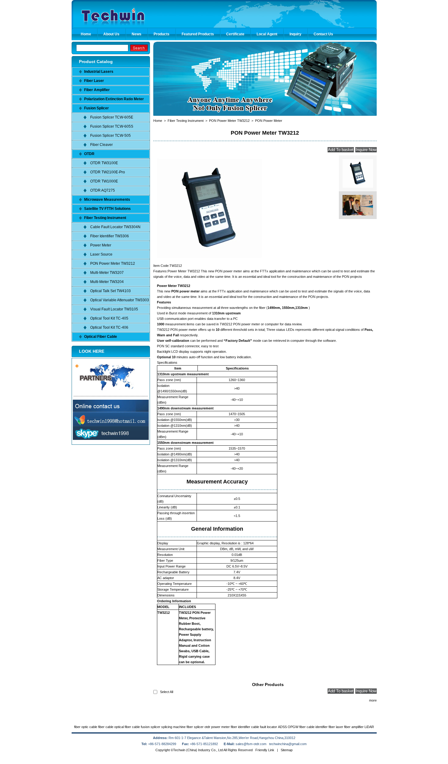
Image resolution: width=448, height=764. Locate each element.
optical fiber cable (127, 727)
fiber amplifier (354, 727)
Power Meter (100, 245)
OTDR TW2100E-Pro (107, 172)
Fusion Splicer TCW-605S (111, 126)
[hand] (139, 47)
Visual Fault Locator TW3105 (114, 309)
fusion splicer (150, 727)
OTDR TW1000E (104, 181)
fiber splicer (195, 727)
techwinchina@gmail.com (288, 744)
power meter (220, 727)
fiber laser (336, 727)
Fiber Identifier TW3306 (109, 236)
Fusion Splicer (96, 108)
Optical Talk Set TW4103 (110, 291)
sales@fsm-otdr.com (251, 744)
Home (157, 120)
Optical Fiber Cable (100, 336)
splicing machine (173, 727)
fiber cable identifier (313, 727)
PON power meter (185, 291)
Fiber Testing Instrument (105, 218)
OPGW (293, 727)
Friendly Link (264, 750)
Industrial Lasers (98, 71)
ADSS (282, 727)
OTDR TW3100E (104, 163)
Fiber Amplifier (97, 90)
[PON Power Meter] (209, 257)
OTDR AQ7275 (102, 190)
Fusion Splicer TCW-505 (110, 135)
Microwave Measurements (107, 199)
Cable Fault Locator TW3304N (115, 227)
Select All (166, 692)
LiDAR (369, 727)
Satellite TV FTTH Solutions (107, 209)
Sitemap (287, 750)
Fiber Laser (94, 81)
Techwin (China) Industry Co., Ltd (198, 750)
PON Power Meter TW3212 (112, 263)
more (373, 700)
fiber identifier (240, 727)
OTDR (89, 154)
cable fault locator (264, 727)
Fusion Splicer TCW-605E (111, 117)
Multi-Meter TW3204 (107, 282)
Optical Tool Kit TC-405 (109, 318)
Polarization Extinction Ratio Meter (114, 99)
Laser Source (101, 254)
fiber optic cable (85, 727)
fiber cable (105, 727)
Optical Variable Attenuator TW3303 (119, 300)
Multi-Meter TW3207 (107, 273)
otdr (207, 727)
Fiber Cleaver (101, 145)
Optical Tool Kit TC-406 (109, 327)
